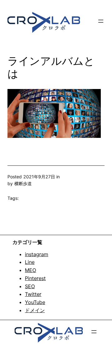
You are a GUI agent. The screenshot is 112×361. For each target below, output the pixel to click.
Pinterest (35, 278)
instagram (36, 254)
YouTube (35, 302)
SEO (30, 286)
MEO (30, 270)
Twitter (33, 294)
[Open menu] (101, 21)
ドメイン (35, 310)
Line (30, 262)
